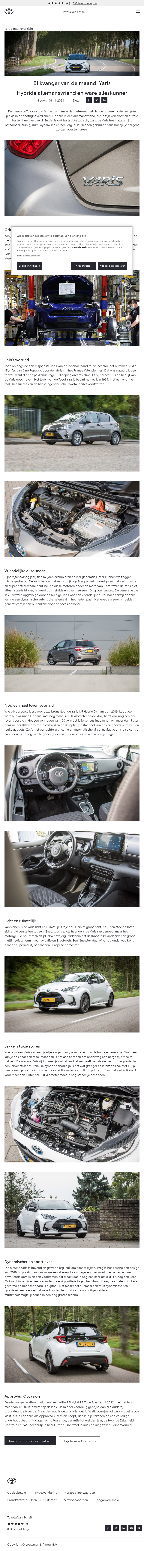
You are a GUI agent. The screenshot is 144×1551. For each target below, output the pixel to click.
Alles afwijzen (83, 265)
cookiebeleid (80, 247)
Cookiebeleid (16, 1492)
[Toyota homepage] (9, 11)
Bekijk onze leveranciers (28, 255)
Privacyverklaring (45, 1492)
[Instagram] (116, 1528)
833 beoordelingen (85, 3)
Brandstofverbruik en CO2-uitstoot (32, 1499)
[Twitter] (97, 100)
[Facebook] (89, 100)
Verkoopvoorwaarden (80, 1492)
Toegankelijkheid (107, 1499)
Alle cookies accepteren (112, 265)
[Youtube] (131, 1528)
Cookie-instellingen (29, 265)
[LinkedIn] (104, 100)
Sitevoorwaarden (76, 1499)
